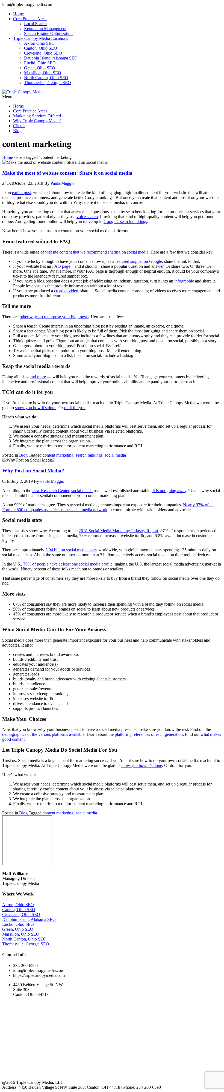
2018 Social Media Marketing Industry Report (118, 530)
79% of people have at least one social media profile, (68, 564)
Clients (19, 125)
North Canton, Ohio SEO (46, 77)
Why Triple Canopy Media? (37, 120)
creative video (66, 290)
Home (18, 13)
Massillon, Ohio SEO (42, 72)
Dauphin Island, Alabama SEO (51, 58)
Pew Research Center (50, 490)
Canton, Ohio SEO (40, 48)
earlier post (21, 192)
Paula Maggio (63, 183)
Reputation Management (45, 28)
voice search (87, 216)
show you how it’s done (35, 407)
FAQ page (61, 266)
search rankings (89, 455)
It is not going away (169, 490)
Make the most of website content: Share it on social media (67, 173)
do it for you (75, 407)
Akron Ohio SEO (39, 43)
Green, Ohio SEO (39, 68)
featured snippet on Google (138, 261)
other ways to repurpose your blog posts (54, 316)
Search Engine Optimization (48, 33)
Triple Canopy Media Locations (40, 38)
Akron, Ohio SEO (18, 904)
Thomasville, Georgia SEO (47, 82)
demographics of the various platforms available (43, 734)
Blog (17, 130)
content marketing (58, 455)
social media (115, 455)
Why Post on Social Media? (33, 471)
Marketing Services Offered (37, 116)
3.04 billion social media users (71, 550)
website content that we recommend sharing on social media (96, 252)
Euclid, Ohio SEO (40, 63)
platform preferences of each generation (148, 734)
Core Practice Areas (30, 18)
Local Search (35, 23)
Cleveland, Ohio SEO (43, 53)
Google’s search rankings (125, 221)
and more (38, 376)
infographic (184, 281)
